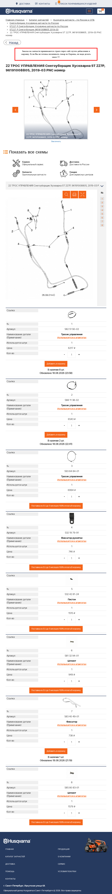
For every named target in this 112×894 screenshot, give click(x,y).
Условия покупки (67, 871)
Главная (9, 849)
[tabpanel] (56, 111)
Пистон (72, 599)
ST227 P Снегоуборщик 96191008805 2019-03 (34, 29)
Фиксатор (71, 722)
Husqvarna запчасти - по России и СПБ (73, 20)
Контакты (44, 3)
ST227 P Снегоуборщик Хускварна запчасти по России (39, 26)
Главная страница (15, 20)
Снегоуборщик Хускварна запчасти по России (34, 23)
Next (97, 110)
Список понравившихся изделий (77, 3)
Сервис (61, 864)
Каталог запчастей (39, 20)
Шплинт (72, 661)
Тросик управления (71, 334)
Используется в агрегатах (71, 337)
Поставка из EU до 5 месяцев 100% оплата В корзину (56, 505)
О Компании (64, 856)
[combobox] (56, 185)
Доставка (24, 3)
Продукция (63, 849)
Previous (15, 110)
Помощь (9, 871)
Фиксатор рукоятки (71, 538)
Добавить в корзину (56, 363)
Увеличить (56, 141)
